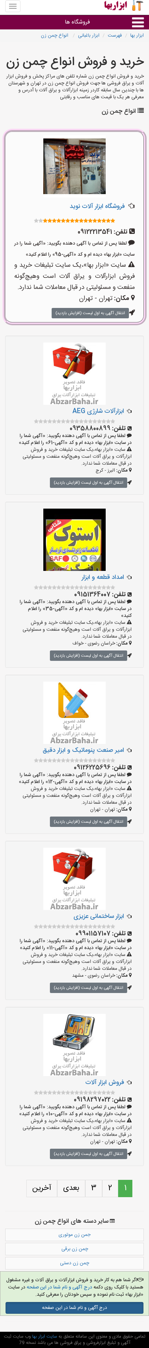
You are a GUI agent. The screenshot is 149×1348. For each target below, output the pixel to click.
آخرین (41, 1188)
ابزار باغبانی (88, 35)
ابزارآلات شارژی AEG (98, 411)
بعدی (71, 1188)
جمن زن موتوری (74, 1235)
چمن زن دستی (74, 1263)
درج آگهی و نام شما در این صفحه (58, 1287)
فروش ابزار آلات (104, 1082)
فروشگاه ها (77, 22)
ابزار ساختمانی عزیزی (98, 916)
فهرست (115, 35)
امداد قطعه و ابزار (103, 577)
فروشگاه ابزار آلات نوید (97, 206)
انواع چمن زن (55, 35)
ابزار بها (137, 35)
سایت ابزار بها (44, 1336)
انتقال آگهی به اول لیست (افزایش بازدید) (90, 313)
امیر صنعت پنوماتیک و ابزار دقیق (83, 750)
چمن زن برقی (74, 1249)
